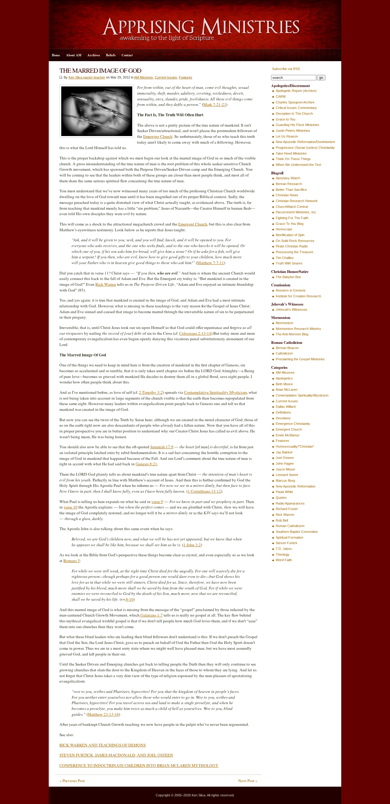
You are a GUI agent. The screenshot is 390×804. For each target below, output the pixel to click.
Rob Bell (282, 520)
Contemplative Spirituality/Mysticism (302, 395)
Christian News (287, 195)
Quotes (281, 497)
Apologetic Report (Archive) (296, 91)
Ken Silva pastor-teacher (87, 77)
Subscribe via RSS (285, 69)
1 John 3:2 (192, 544)
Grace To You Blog (289, 223)
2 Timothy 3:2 (151, 392)
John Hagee (285, 463)
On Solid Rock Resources (295, 241)
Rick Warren (105, 284)
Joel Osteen (285, 458)
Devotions (283, 418)
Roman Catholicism (290, 526)
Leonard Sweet (287, 475)
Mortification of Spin (290, 235)
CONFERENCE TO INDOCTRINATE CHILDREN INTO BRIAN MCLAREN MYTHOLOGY (138, 765)
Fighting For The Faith (292, 218)
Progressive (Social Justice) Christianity (305, 147)
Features (185, 77)
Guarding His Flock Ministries (297, 125)
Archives (93, 55)
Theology (282, 554)
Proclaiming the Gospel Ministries (300, 359)
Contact (127, 55)
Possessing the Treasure (294, 252)
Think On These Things (293, 159)
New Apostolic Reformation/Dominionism (305, 142)
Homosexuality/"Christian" (295, 446)
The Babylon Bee (288, 277)
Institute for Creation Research (298, 296)
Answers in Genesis (291, 290)
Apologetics (284, 378)
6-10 (129, 599)
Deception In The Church (294, 113)
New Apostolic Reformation (295, 486)
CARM (280, 96)
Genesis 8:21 (146, 464)
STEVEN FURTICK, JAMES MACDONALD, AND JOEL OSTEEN (116, 755)
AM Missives (143, 77)
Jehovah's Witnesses (291, 309)
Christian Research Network (297, 201)
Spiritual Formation (289, 537)
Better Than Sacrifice (291, 189)
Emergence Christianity (293, 423)
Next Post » (247, 780)
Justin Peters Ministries (293, 130)
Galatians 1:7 (151, 615)
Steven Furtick (286, 543)
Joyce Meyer (285, 469)
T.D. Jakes (284, 549)
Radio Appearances (290, 503)
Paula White (284, 492)
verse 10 (70, 507)
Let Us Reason (287, 136)
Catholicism (284, 353)
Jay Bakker (284, 452)
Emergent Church (192, 224)
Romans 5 (71, 560)
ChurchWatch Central (292, 206)
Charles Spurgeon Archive (295, 102)
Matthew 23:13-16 (103, 714)
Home (56, 55)
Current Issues (166, 77)
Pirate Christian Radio (292, 246)
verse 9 (157, 501)
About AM (73, 55)
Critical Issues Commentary (296, 108)
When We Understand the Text (298, 164)
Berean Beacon (287, 348)
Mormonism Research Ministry (298, 328)
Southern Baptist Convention (297, 531)
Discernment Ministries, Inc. (296, 212)
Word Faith (284, 560)
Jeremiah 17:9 (161, 446)
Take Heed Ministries (291, 153)
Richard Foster (287, 509)
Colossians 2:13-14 (195, 333)
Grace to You (285, 119)
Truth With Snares (289, 263)
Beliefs (110, 55)
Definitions (283, 412)
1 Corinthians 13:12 (204, 491)
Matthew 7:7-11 (210, 262)
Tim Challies (285, 258)
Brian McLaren (286, 389)
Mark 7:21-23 (214, 104)
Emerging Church (157, 136)
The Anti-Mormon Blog (292, 334)
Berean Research (289, 184)
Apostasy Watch (288, 178)
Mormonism (284, 323)
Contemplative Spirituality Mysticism (215, 392)
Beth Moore (284, 384)
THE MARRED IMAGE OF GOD (100, 70)
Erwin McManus (288, 435)
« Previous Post (72, 780)
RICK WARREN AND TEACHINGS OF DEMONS (102, 745)
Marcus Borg (285, 480)
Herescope (284, 229)
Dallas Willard (286, 406)
